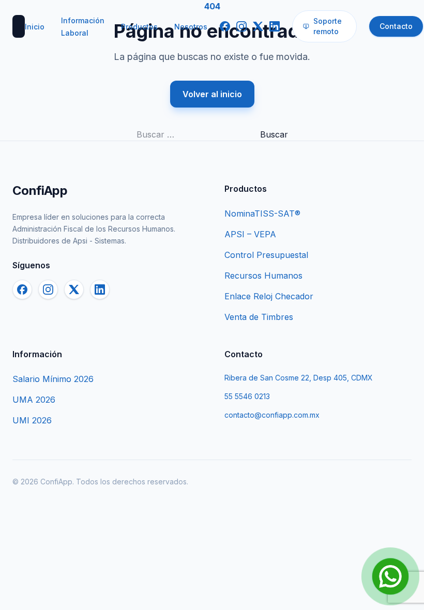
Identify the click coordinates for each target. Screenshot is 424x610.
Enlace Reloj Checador (268, 296)
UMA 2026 (33, 399)
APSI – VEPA (250, 234)
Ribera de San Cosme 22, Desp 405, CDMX (298, 377)
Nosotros (190, 26)
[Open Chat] (390, 576)
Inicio (34, 26)
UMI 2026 (32, 420)
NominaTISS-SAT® (262, 213)
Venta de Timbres (258, 317)
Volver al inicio (212, 94)
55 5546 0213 (247, 396)
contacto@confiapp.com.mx (272, 414)
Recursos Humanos (263, 275)
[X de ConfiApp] (258, 26)
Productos (139, 26)
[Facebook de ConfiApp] (225, 26)
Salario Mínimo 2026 (53, 379)
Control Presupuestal (266, 255)
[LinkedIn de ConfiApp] (274, 26)
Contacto (396, 26)
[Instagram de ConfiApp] (241, 26)
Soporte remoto (327, 26)
